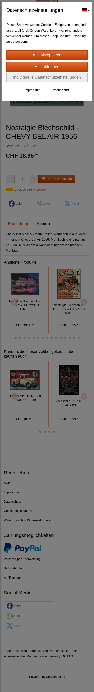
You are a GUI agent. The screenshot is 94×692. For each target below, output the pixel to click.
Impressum (32, 90)
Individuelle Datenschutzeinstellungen (47, 77)
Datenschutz (60, 90)
